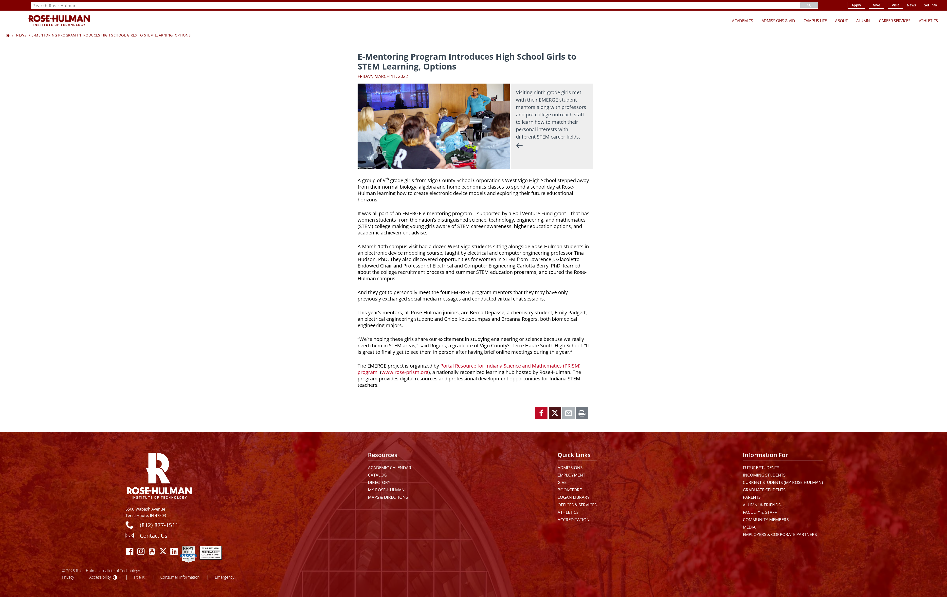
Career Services (895, 20)
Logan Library (574, 497)
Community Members (766, 519)
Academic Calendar (389, 467)
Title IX (139, 577)
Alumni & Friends (762, 505)
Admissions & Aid (778, 20)
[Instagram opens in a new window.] (140, 551)
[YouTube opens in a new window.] (152, 551)
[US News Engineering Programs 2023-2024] (188, 551)
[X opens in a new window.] (163, 551)
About (841, 20)
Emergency (224, 577)
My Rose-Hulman (386, 490)
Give (876, 5)
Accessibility (100, 577)
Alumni (863, 20)
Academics (742, 20)
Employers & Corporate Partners (780, 534)
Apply (856, 5)
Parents (752, 497)
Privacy (68, 577)
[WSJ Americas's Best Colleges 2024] (211, 551)
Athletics (928, 20)
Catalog (377, 475)
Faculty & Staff (760, 512)
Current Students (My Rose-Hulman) (783, 482)
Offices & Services (577, 505)
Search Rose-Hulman (55, 5)
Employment (571, 475)
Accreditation (574, 519)
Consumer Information (180, 577)
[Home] (8, 35)
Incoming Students (764, 475)
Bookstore (570, 490)
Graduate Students (764, 490)
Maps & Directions (388, 497)
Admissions (570, 467)
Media (749, 527)
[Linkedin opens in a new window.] (174, 551)
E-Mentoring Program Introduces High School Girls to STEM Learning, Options (111, 35)
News (911, 5)
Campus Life (815, 20)
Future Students (761, 467)
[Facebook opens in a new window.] (129, 551)
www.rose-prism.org (405, 372)
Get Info (930, 5)
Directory (379, 482)
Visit (895, 5)
